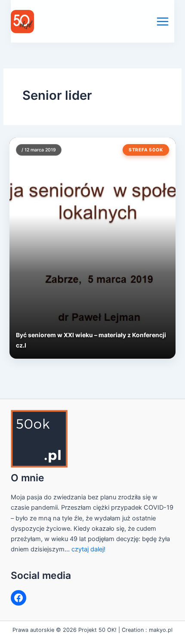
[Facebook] (18, 598)
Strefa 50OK (146, 150)
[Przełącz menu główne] (162, 21)
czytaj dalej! (88, 549)
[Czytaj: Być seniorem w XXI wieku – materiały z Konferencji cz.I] (92, 248)
